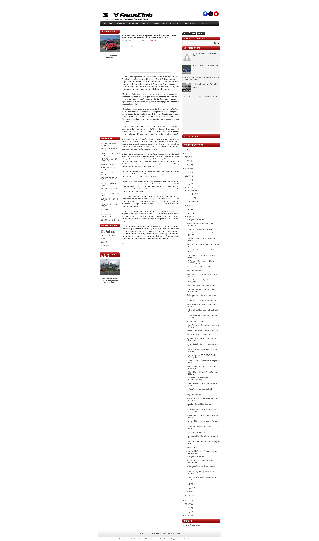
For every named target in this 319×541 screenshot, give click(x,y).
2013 (187, 504)
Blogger (178, 533)
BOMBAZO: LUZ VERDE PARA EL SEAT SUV (201, 96)
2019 (187, 172)
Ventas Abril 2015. (192, 447)
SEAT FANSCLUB (158, 533)
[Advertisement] (110, 97)
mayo (189, 217)
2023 (187, 157)
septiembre (191, 202)
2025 (187, 150)
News (186, 33)
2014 (187, 500)
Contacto (204, 23)
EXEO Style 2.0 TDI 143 (110, 220)
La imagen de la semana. (195, 220)
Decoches (104, 249)
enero (189, 495)
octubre (190, 198)
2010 (187, 515)
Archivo (201, 33)
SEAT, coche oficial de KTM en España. (201, 286)
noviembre (191, 194)
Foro (193, 33)
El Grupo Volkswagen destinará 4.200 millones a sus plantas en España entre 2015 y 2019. (150, 37)
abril (189, 484)
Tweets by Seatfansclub (191, 525)
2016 (187, 184)
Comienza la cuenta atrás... (196, 432)
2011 (187, 512)
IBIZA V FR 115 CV (108, 164)
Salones (155, 23)
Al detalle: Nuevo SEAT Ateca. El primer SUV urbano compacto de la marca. (205, 86)
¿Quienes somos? (189, 23)
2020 (187, 168)
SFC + (164, 23)
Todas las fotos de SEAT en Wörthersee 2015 (202, 331)
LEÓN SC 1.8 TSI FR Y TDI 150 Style (109, 216)
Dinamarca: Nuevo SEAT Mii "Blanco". (200, 267)
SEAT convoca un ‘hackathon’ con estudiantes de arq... (198, 379)
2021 (187, 165)
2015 (187, 187)
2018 (187, 176)
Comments (154, 40)
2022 (187, 161)
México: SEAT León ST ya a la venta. (200, 334)
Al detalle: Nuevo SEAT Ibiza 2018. (205, 65)
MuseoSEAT (105, 245)
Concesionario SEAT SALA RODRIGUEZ (108, 231)
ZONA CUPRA (108, 23)
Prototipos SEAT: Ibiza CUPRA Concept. (201, 229)
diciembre (191, 190)
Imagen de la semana (194, 270)
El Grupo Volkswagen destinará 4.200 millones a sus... (199, 390)
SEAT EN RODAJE (108, 235)
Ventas (145, 23)
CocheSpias (105, 242)
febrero (190, 492)
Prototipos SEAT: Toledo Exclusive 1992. (201, 301)
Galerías (174, 23)
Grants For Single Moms (191, 539)
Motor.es (104, 239)
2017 (187, 180)
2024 (187, 153)
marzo (189, 488)
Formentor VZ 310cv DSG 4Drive (108, 144)
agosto (189, 205)
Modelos (121, 23)
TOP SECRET (133, 23)
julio (188, 209)
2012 (187, 508)
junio (189, 213)
